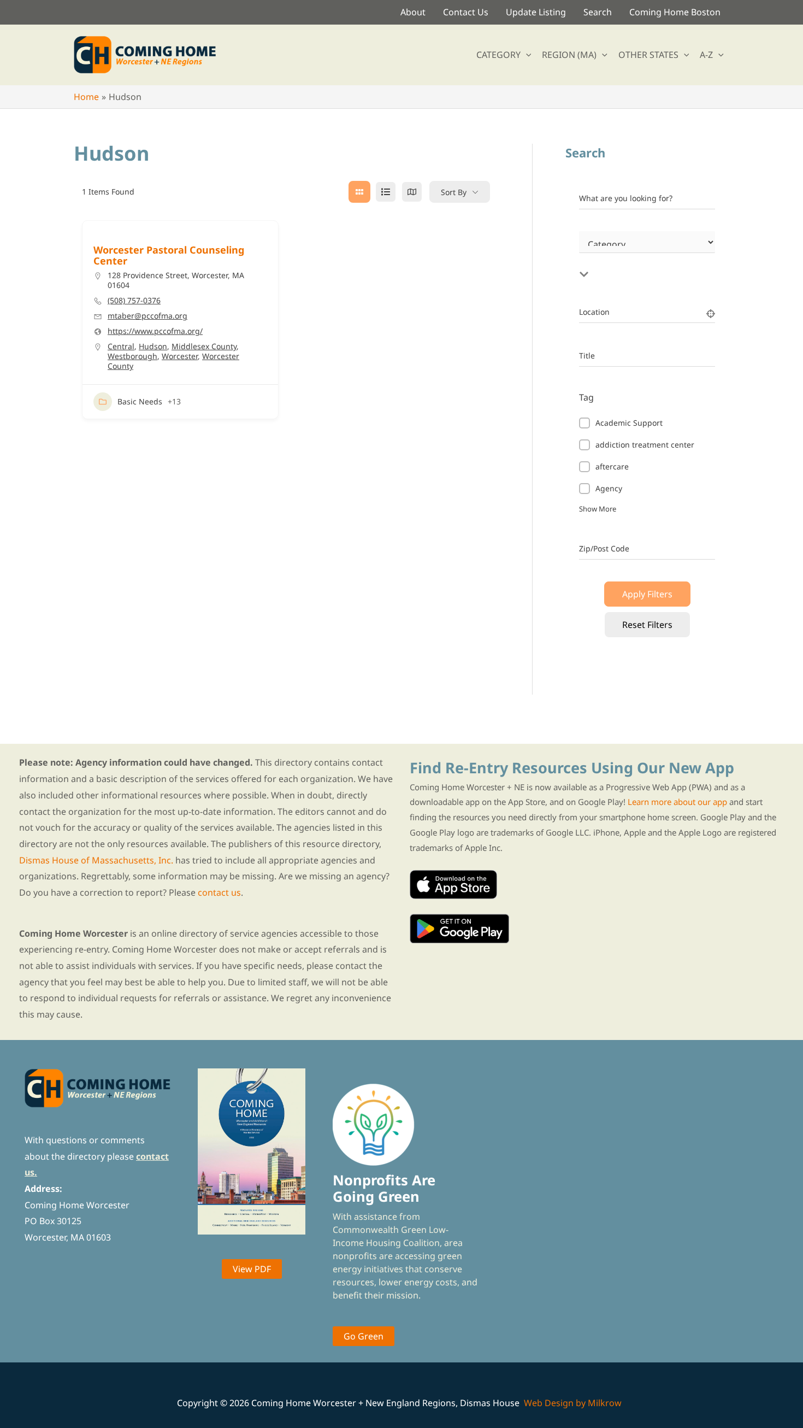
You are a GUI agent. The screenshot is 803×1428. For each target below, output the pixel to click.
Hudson (153, 346)
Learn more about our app (677, 801)
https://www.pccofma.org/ (155, 331)
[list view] (386, 192)
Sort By (454, 192)
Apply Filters (647, 594)
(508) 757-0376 (134, 300)
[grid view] (359, 192)
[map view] (412, 192)
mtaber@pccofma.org (147, 316)
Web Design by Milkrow (573, 1403)
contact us (219, 892)
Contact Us (465, 12)
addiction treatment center (644, 444)
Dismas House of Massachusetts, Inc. (96, 860)
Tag (586, 397)
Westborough (132, 356)
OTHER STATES (648, 55)
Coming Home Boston (675, 12)
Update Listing (536, 12)
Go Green (363, 1336)
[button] (526, 54)
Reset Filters (647, 625)
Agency (608, 488)
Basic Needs (139, 401)
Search (597, 12)
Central (121, 346)
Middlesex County (204, 346)
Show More (597, 509)
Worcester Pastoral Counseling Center (168, 255)
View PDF (252, 1269)
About (413, 12)
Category (595, 255)
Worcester (180, 356)
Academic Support (629, 423)
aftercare (612, 466)
